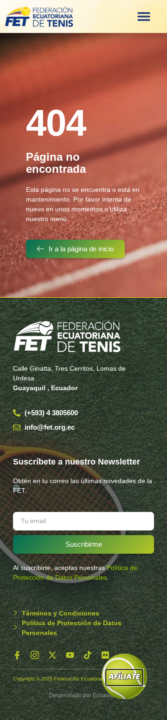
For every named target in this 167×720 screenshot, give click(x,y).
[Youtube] (70, 655)
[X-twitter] (52, 655)
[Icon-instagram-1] (35, 655)
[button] (143, 16)
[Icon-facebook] (17, 655)
